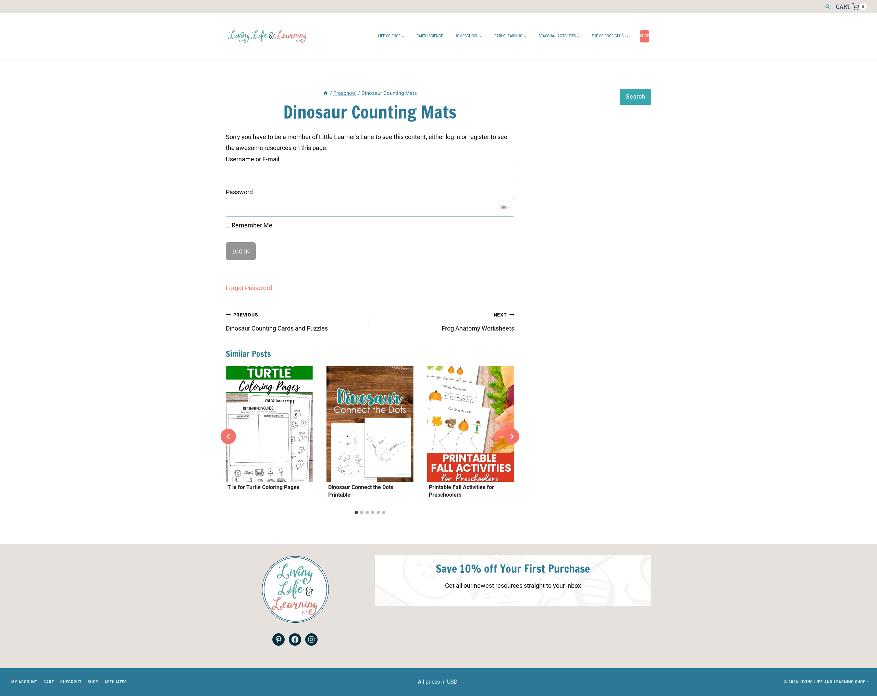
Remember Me (251, 225)
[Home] (325, 93)
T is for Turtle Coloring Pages (263, 487)
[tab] (356, 512)
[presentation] (269, 424)
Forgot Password (249, 287)
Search (635, 96)
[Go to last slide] (228, 436)
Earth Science (430, 36)
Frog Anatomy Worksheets (478, 322)
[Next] (511, 436)
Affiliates (115, 682)
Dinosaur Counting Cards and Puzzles (277, 322)
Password (239, 192)
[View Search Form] (827, 7)
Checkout (71, 682)
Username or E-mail (252, 159)
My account (24, 682)
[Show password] (503, 207)
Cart (49, 682)
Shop (644, 36)
